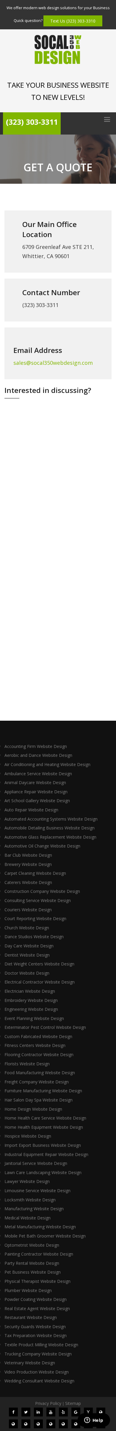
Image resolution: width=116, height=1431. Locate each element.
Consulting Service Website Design (37, 900)
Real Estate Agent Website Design (37, 1308)
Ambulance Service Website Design (38, 773)
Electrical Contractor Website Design (39, 982)
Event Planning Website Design (34, 1018)
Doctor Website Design (26, 973)
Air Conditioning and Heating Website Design (47, 764)
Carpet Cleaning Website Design (35, 873)
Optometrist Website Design (31, 1245)
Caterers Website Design (28, 882)
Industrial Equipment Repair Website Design (46, 1154)
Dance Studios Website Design (34, 936)
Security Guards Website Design (35, 1326)
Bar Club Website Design (28, 855)
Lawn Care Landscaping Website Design (42, 1172)
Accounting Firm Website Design (35, 746)
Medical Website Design (27, 1218)
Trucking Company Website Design (38, 1354)
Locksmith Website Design (30, 1200)
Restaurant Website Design (30, 1317)
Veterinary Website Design (29, 1363)
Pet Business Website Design (32, 1272)
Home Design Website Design (33, 1109)
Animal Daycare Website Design (35, 782)
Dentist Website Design (27, 955)
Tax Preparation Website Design (35, 1335)
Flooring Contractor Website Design (38, 1054)
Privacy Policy (48, 1403)
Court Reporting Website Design (35, 918)
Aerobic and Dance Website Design (38, 755)
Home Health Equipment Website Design (43, 1127)
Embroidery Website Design (31, 1000)
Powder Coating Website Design (35, 1299)
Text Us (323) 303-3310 (72, 21)
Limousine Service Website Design (37, 1190)
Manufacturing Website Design (34, 1208)
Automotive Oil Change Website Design (42, 846)
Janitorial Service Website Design (35, 1163)
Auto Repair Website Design (31, 810)
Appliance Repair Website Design (36, 791)
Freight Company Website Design (36, 1082)
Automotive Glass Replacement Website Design (50, 837)
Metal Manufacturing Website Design (40, 1226)
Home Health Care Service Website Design (45, 1118)
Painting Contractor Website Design (38, 1254)
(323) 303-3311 (32, 122)
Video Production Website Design (36, 1372)
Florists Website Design (27, 1064)
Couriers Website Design (28, 909)
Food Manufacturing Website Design (39, 1072)
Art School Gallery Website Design (37, 800)
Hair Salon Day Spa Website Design (38, 1100)
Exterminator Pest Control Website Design (45, 1027)
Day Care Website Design (29, 946)
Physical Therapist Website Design (37, 1281)
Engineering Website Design (31, 1009)
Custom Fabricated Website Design (38, 1036)
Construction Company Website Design (42, 891)
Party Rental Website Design (31, 1263)
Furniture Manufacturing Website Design (43, 1090)
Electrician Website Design (29, 991)
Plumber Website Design (28, 1290)
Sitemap (73, 1403)
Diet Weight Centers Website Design (39, 964)
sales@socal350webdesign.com (53, 362)
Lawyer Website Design (27, 1181)
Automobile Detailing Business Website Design (49, 828)
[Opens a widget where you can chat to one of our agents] (93, 1420)
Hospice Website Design (27, 1136)
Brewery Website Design (28, 864)
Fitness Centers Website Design (34, 1045)
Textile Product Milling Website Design (41, 1344)
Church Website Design (26, 927)
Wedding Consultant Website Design (39, 1381)
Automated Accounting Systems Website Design (51, 819)
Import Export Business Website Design (42, 1145)
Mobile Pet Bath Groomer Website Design (45, 1236)
